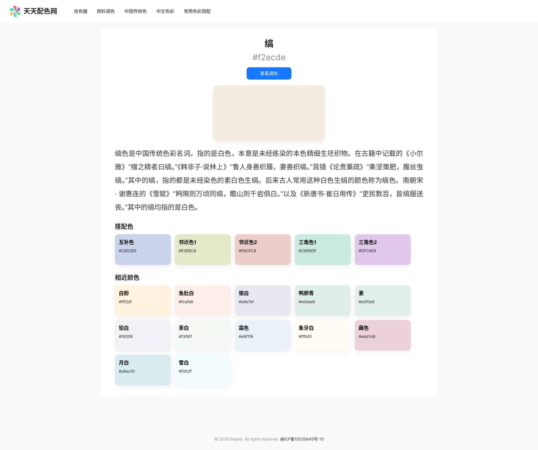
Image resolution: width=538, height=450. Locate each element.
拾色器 (80, 11)
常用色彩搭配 (197, 11)
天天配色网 (39, 11)
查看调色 (269, 73)
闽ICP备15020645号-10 (302, 439)
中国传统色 (135, 11)
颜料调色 (106, 11)
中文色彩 (165, 11)
